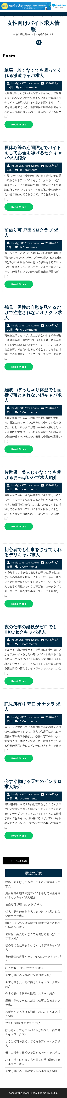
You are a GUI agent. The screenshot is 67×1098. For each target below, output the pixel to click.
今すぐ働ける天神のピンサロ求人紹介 (28, 975)
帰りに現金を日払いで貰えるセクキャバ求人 (32, 1052)
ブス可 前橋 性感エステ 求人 (23, 1023)
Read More (22, 125)
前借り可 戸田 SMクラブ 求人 (23, 904)
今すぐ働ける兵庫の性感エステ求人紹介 (30, 993)
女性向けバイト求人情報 (33, 26)
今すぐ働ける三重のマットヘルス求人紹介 (31, 1071)
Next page (21, 860)
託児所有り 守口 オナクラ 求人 (24, 968)
